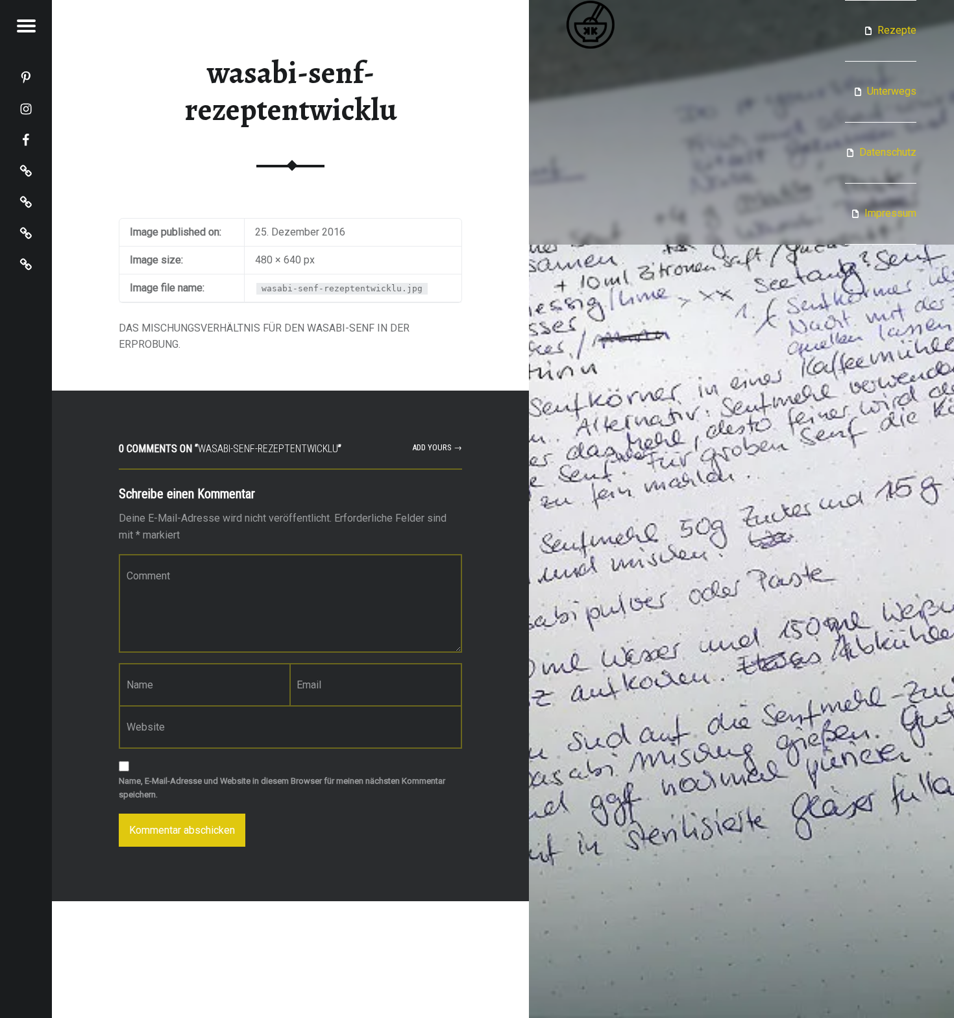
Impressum (890, 213)
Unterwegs (891, 91)
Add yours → (437, 447)
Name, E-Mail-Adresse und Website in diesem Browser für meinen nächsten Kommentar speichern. (282, 787)
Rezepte (896, 30)
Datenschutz (887, 152)
